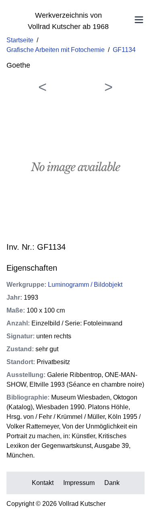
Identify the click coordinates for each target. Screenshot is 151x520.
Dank (112, 482)
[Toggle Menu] (139, 19)
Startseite (19, 40)
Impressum (79, 482)
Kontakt (43, 482)
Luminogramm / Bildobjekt (85, 284)
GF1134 (124, 49)
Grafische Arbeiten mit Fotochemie (55, 49)
